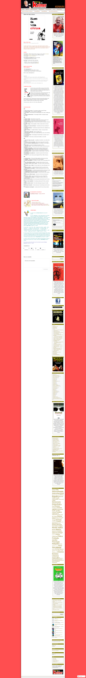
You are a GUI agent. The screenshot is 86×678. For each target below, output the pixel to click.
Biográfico (55, 496)
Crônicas (54, 379)
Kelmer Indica (55, 384)
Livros (54, 9)
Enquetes (54, 380)
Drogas (54, 504)
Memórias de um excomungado (57, 606)
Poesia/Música (37, 11)
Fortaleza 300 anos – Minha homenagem (56, 438)
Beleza (62, 494)
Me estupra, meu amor (56, 609)
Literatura (54, 521)
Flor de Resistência (56, 333)
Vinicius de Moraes (59, 559)
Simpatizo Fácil (55, 396)
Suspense (53, 549)
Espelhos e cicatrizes (56, 440)
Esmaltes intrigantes (56, 439)
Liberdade (58, 520)
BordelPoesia (41, 9)
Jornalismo (54, 383)
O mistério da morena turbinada (57, 605)
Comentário (45, 269)
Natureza (54, 531)
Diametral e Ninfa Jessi (56, 503)
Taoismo (62, 549)
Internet (53, 518)
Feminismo (60, 509)
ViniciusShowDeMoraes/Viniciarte (57, 398)
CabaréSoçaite (48, 9)
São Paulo (57, 549)
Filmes (54, 512)
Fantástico (54, 507)
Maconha (54, 523)
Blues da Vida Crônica (57, 331)
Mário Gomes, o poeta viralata (57, 600)
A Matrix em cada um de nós (29, 114)
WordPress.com (55, 661)
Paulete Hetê (54, 534)
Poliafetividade (55, 536)
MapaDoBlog (59, 9)
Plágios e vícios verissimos (56, 443)
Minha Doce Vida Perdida (57, 339)
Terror (56, 552)
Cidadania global (61, 499)
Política (60, 536)
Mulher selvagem (59, 526)
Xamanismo (54, 562)
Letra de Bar (55, 388)
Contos (54, 378)
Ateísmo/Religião (57, 491)
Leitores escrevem (55, 387)
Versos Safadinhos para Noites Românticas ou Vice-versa (57, 348)
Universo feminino (58, 553)
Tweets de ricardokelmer (55, 650)
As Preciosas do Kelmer (56, 376)
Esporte (53, 506)
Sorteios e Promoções (56, 397)
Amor (53, 490)
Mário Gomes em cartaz (56, 441)
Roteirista (54, 394)
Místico (54, 529)
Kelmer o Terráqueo (55, 385)
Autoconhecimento (58, 493)
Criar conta (54, 658)
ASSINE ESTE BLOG (56, 217)
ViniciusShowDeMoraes (53, 11)
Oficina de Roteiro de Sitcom (27, 11)
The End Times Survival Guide (58, 336)
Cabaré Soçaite (55, 498)
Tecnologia (61, 550)
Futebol (53, 513)
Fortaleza (59, 512)
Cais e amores (27, 112)
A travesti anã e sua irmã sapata (57, 607)
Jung (53, 520)
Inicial (23, 9)
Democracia (56, 502)
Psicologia (56, 542)
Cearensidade (55, 499)
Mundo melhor (57, 528)
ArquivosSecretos (34, 9)
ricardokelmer (56, 624)
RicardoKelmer (44, 11)
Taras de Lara (54, 550)
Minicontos (59, 523)
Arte (57, 490)
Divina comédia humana (59, 626)
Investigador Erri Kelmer (59, 518)
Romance (54, 393)
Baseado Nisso (56, 330)
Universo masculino (56, 557)
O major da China (27, 111)
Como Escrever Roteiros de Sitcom (58, 332)
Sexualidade (56, 548)
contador (54, 646)
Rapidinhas (54, 392)
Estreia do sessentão (56, 447)
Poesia (58, 534)
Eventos (54, 382)
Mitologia (59, 524)
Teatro (58, 550)
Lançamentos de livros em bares (57, 448)
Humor (59, 516)
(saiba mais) (47, 205)
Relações (55, 544)
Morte (53, 526)
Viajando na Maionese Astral (57, 349)
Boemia (61, 496)
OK (54, 224)
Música (54, 389)
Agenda (27, 9)
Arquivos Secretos (37, 202)
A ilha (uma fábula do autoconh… (58, 635)
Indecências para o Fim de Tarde (57, 517)
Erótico (59, 504)
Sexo (60, 546)
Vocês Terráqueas (56, 350)
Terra (53, 552)
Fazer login (54, 659)
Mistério (54, 524)
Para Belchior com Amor (57, 344)
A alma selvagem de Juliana (57, 445)
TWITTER (54, 648)
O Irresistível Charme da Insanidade (56, 340)
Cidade (53, 500)
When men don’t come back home (57, 602)
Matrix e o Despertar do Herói (58, 338)
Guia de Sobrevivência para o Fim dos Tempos (57, 515)
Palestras (54, 390)
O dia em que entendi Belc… (58, 618)
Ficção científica (56, 510)
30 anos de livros (55, 444)
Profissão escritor (55, 539)
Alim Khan (56, 620)
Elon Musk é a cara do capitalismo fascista (56, 449)
